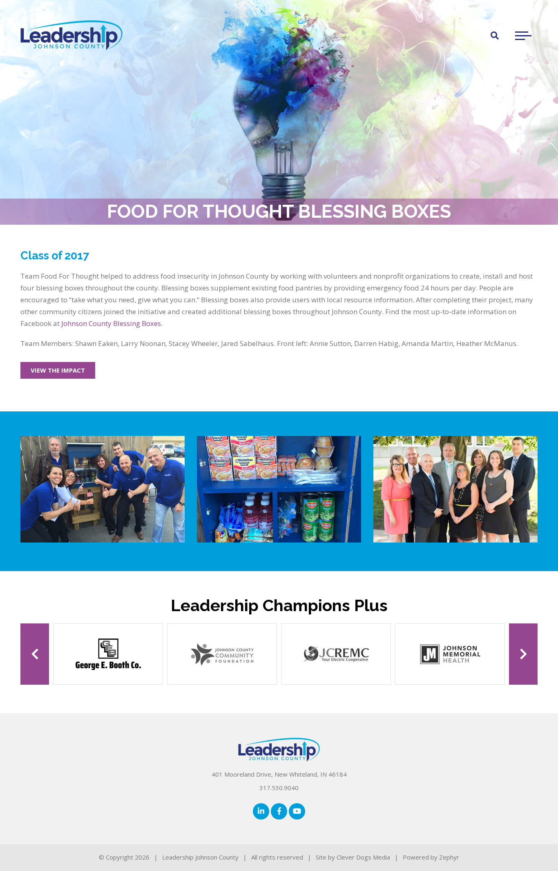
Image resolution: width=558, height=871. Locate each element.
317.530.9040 (279, 788)
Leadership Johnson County (200, 857)
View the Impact (58, 370)
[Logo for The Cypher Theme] (71, 35)
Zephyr (449, 857)
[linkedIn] (261, 811)
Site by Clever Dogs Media (353, 857)
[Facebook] (279, 811)
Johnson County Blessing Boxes (111, 323)
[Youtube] (297, 811)
